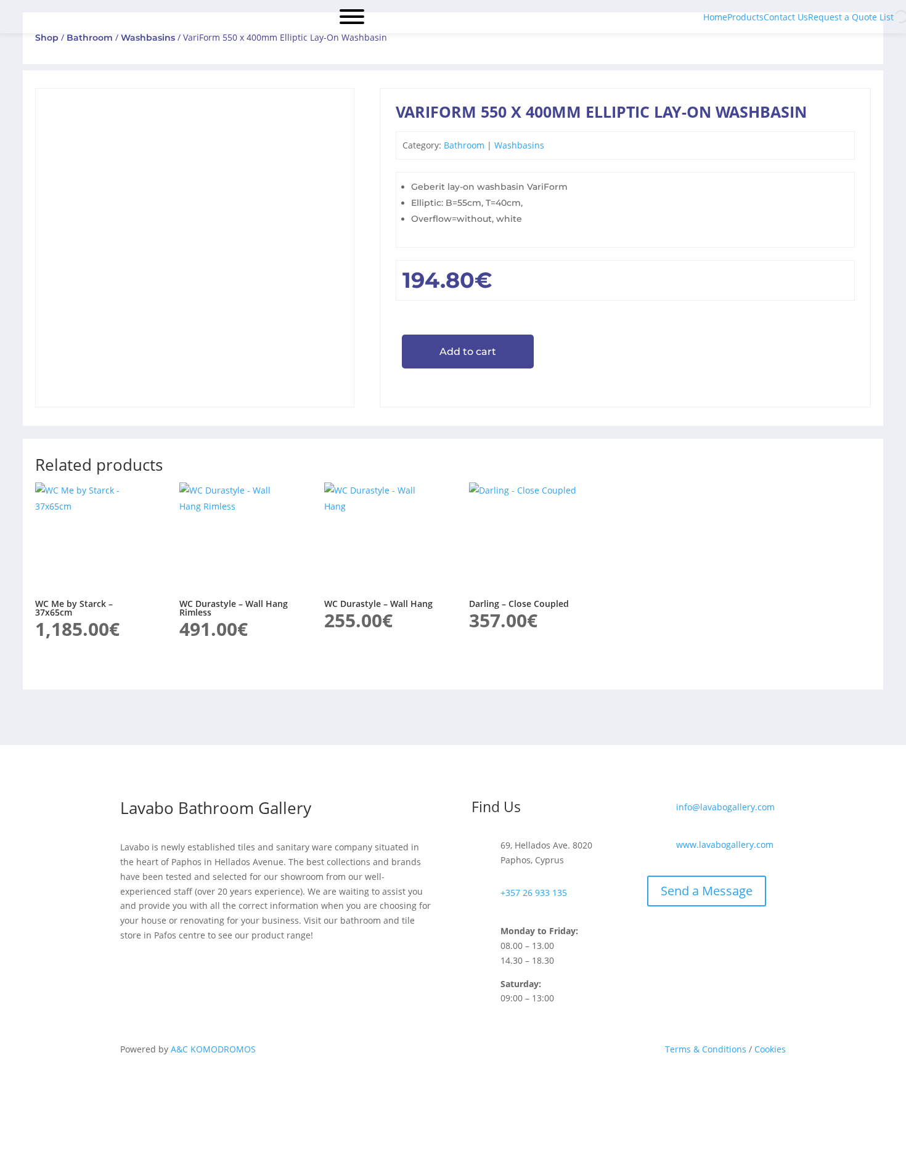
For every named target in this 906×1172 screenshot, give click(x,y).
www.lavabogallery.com (724, 844)
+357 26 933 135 (533, 892)
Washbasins (148, 37)
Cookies (769, 1049)
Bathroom (90, 37)
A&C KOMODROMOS (213, 1049)
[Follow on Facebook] (441, 1103)
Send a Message (707, 890)
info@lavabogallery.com (725, 807)
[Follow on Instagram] (465, 1103)
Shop (47, 37)
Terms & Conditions (705, 1049)
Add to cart (467, 351)
